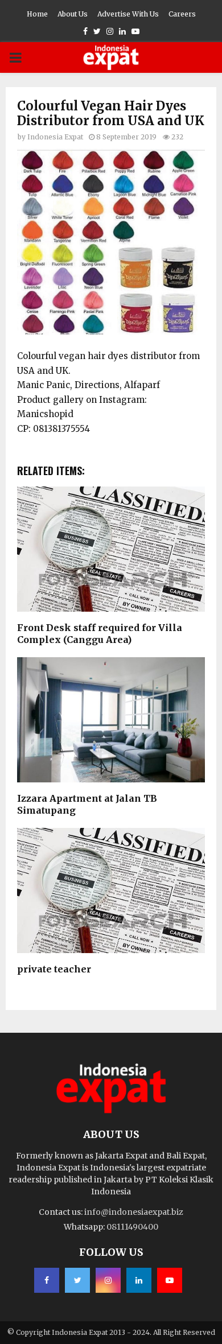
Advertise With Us (128, 14)
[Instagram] (108, 1280)
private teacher (54, 969)
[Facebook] (46, 1280)
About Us (72, 14)
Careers (182, 14)
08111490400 (132, 1227)
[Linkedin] (138, 1280)
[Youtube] (169, 1280)
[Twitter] (77, 1280)
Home (37, 14)
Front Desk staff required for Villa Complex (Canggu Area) (99, 633)
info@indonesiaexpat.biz (133, 1212)
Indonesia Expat (55, 137)
